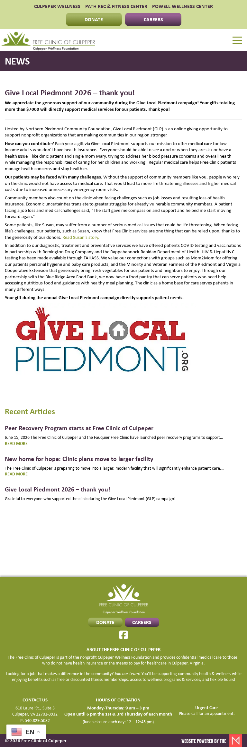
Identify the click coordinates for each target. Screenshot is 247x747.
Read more (26, 443)
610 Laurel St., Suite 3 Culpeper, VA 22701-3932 (35, 711)
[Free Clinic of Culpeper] (48, 40)
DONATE (94, 19)
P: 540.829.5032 (35, 720)
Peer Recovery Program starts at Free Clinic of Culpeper (79, 427)
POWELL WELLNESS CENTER (182, 6)
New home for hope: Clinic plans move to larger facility (79, 458)
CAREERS (153, 19)
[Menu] (237, 40)
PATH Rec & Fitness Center (116, 6)
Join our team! (127, 673)
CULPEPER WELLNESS (57, 6)
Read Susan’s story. (80, 237)
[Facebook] (123, 635)
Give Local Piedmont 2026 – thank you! (57, 489)
